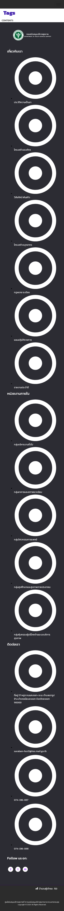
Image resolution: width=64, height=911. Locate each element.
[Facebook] (10, 869)
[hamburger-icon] (58, 4)
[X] (17, 869)
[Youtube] (25, 869)
